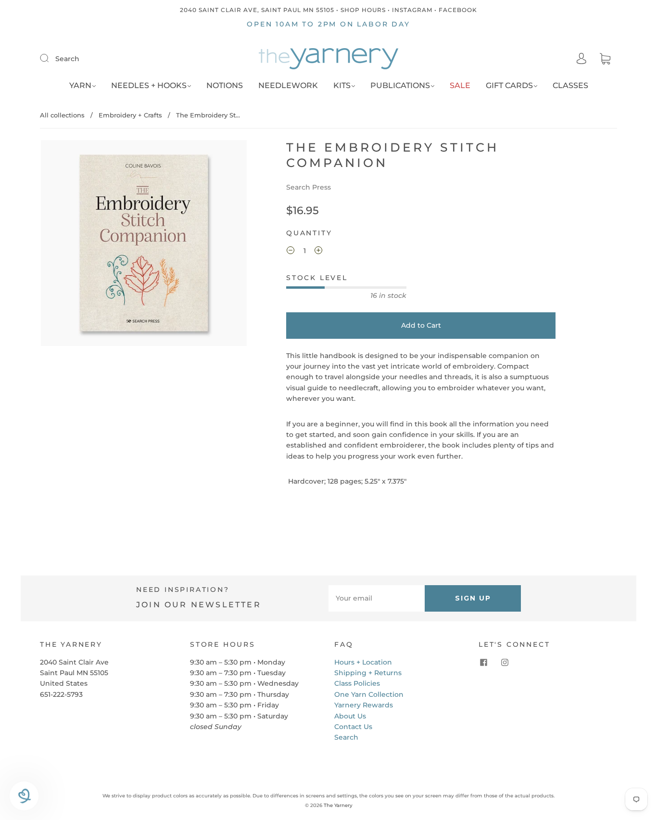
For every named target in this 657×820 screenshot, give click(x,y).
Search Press (308, 187)
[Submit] (50, 58)
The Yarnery (338, 805)
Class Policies (357, 683)
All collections (62, 115)
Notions (224, 85)
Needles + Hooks (149, 85)
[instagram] (504, 662)
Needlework (288, 85)
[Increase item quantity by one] (318, 251)
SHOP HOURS (363, 9)
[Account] (581, 59)
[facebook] (483, 662)
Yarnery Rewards (363, 705)
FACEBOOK (458, 9)
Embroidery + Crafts (130, 115)
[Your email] (376, 598)
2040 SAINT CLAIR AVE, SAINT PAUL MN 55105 (257, 9)
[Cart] (605, 59)
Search (67, 58)
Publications (400, 85)
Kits (342, 85)
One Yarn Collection (369, 694)
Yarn (80, 85)
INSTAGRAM (412, 9)
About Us (350, 716)
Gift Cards (509, 85)
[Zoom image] (144, 245)
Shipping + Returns (368, 672)
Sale (460, 85)
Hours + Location (363, 662)
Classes (570, 85)
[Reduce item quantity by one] (290, 251)
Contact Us (353, 726)
